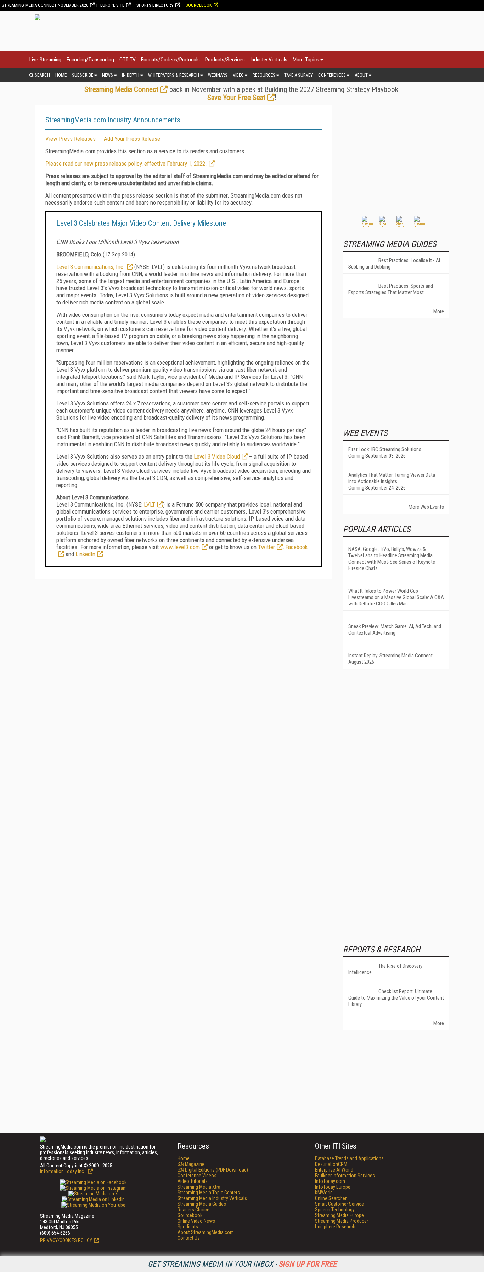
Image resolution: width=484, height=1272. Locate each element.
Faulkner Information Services (345, 1175)
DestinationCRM (331, 1164)
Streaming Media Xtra (199, 1187)
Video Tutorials (193, 1181)
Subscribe (82, 75)
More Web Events (426, 507)
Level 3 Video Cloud (217, 456)
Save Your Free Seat (236, 97)
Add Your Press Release (132, 138)
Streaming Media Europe (339, 1215)
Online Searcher (331, 1198)
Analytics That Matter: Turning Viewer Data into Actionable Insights (391, 478)
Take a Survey (298, 75)
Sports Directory (155, 5)
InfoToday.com (330, 1181)
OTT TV (127, 59)
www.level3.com (180, 547)
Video (238, 75)
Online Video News (196, 1221)
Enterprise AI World (334, 1170)
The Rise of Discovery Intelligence (385, 969)
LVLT (149, 504)
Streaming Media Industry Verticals (212, 1198)
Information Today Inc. (63, 1171)
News (107, 75)
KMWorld (324, 1192)
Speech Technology (335, 1209)
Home (61, 75)
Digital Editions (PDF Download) (213, 1170)
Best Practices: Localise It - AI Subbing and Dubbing (394, 263)
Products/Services (225, 59)
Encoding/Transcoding (90, 59)
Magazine (191, 1164)
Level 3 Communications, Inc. (90, 266)
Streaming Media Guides (202, 1204)
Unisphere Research (335, 1226)
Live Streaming (45, 59)
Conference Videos (197, 1175)
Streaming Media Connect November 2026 (45, 5)
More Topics (306, 59)
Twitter (266, 547)
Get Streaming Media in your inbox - (242, 1264)
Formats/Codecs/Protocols (170, 59)
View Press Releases (70, 138)
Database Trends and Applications (349, 1158)
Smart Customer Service (339, 1204)
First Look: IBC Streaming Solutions (384, 449)
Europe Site (112, 5)
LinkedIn (85, 554)
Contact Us (189, 1238)
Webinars (217, 75)
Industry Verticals (268, 59)
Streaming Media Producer (341, 1221)
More (438, 311)
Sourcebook (199, 5)
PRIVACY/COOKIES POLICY (66, 1240)
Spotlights (188, 1226)
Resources (264, 75)
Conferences (332, 75)
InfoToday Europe (332, 1187)
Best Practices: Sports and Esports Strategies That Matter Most (390, 289)
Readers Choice (193, 1209)
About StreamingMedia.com (206, 1232)
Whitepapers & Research (173, 75)
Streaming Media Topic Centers (209, 1192)
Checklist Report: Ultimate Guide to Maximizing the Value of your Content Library (396, 997)
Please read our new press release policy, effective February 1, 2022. (126, 163)
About (361, 75)
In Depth (130, 75)
